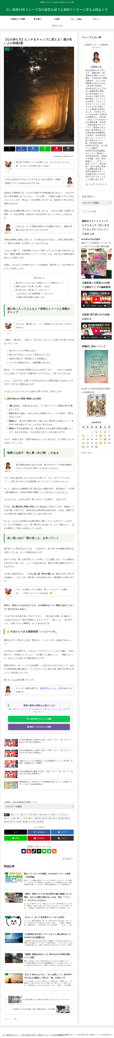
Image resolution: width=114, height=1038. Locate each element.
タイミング (16, 815)
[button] (68, 148)
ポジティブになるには (60, 815)
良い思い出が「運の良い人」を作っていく (33, 290)
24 (101, 443)
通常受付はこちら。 (49, 688)
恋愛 (62, 818)
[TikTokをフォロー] (34, 851)
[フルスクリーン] (109, 306)
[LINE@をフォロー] (44, 851)
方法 (13, 822)
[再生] (84, 306)
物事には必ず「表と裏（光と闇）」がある (33, 286)
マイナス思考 (23, 818)
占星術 (39, 818)
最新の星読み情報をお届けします (31, 297)
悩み (68, 818)
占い (7, 815)
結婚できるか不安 (30, 822)
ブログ (48, 815)
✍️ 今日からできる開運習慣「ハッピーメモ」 (36, 294)
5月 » (90, 453)
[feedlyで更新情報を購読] (49, 851)
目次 (36, 278)
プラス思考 (39, 815)
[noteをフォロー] (39, 851)
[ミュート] (105, 306)
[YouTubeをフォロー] (28, 851)
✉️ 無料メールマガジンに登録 (39, 727)
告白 (45, 818)
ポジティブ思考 (11, 818)
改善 (7, 822)
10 (101, 435)
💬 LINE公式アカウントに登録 (39, 719)
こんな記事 (15, 680)
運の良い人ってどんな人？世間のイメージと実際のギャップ (40, 283)
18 (105, 439)
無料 (20, 822)
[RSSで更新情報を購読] (54, 851)
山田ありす (96, 66)
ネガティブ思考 (28, 815)
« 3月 (83, 453)
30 (96, 447)
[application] (96, 299)
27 (83, 447)
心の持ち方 (54, 818)
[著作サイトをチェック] (23, 851)
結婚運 (41, 822)
